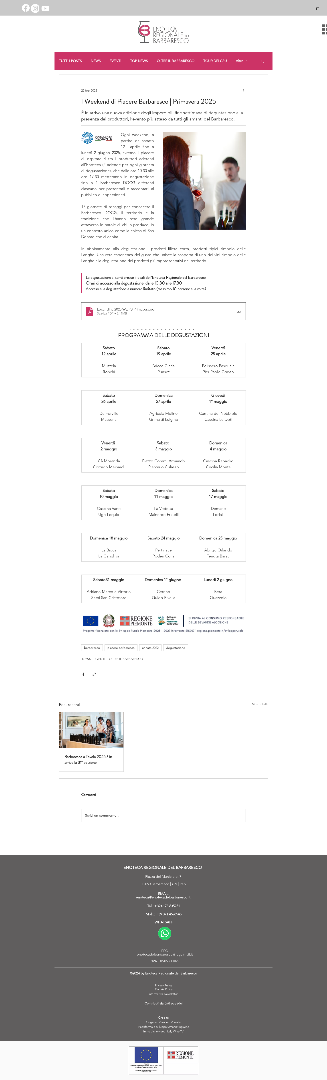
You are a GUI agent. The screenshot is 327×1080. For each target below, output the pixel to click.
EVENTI (115, 61)
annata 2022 (150, 648)
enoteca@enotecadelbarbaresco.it (163, 897)
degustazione (175, 648)
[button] (262, 61)
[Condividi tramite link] (94, 674)
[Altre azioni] (243, 90)
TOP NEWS (139, 61)
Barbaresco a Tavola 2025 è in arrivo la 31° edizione (88, 759)
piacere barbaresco (121, 648)
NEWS (96, 61)
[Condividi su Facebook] (83, 674)
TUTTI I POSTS (70, 61)
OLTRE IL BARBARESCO (175, 61)
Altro (240, 61)
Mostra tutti (260, 704)
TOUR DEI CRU (215, 61)
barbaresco (92, 648)
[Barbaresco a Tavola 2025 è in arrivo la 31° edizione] (91, 730)
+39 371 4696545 (169, 914)
